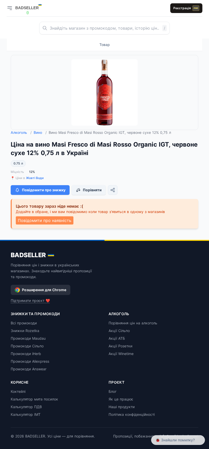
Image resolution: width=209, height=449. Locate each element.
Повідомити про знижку (44, 190)
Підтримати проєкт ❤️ (30, 300)
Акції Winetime (121, 353)
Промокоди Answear (28, 369)
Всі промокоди (24, 323)
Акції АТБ (117, 338)
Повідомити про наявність (44, 220)
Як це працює (121, 399)
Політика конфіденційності (132, 414)
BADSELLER (28, 255)
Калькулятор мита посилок (34, 399)
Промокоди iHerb (26, 353)
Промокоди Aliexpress (30, 361)
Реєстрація (185, 8)
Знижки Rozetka (25, 330)
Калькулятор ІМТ (26, 414)
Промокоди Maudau (28, 338)
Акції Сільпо (119, 330)
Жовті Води (35, 178)
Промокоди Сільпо (27, 346)
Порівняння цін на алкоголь (133, 323)
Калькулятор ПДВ (26, 407)
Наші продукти (122, 407)
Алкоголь (21, 132)
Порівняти (92, 190)
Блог (112, 391)
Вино (40, 132)
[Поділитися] (112, 190)
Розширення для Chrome (44, 290)
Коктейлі (18, 391)
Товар (104, 44)
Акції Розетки (120, 346)
